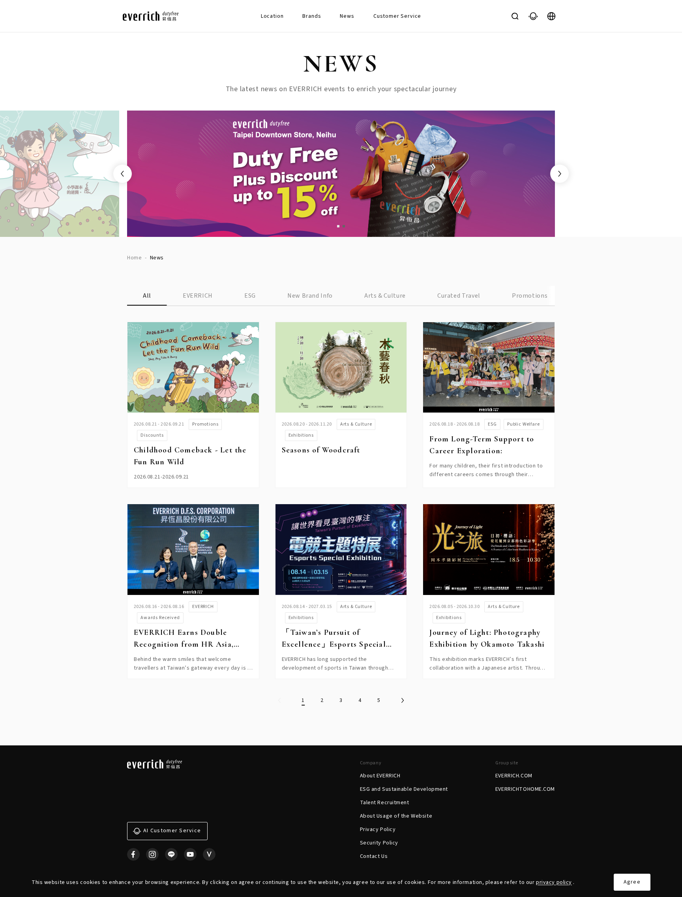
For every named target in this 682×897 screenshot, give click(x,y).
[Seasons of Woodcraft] (341, 367)
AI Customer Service (172, 831)
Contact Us (374, 856)
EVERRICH (198, 295)
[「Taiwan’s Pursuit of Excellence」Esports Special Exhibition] (341, 549)
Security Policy (379, 843)
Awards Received (160, 617)
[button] (338, 226)
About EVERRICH (380, 776)
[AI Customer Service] (533, 16)
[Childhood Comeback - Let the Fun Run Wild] (193, 367)
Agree (632, 882)
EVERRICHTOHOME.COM (525, 789)
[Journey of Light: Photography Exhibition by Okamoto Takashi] (489, 549)
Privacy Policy (378, 829)
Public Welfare (523, 424)
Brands (311, 16)
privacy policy (554, 882)
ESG (250, 295)
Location (272, 16)
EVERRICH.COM (513, 776)
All (147, 295)
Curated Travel (458, 295)
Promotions (529, 295)
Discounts (152, 435)
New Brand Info (310, 295)
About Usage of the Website (396, 816)
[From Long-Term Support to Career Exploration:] (489, 367)
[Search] (515, 16)
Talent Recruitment (384, 803)
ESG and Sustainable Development (404, 789)
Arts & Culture (385, 295)
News (347, 16)
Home (134, 258)
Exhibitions (301, 435)
